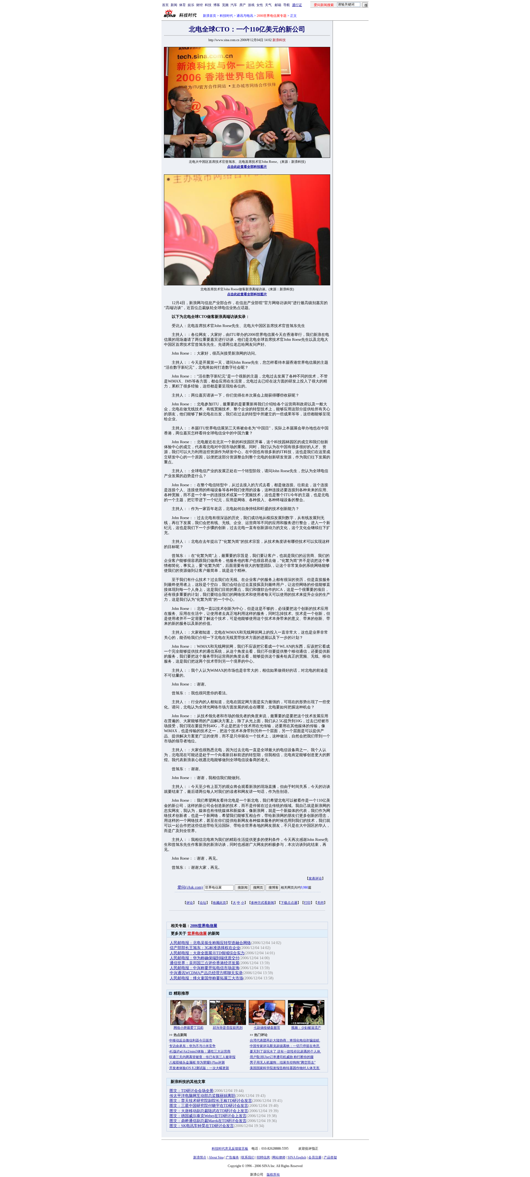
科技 (208, 5)
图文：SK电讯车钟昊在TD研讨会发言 (201, 1126)
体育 (182, 5)
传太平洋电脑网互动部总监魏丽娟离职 (202, 1096)
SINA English (297, 1157)
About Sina (216, 1157)
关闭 (320, 903)
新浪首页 (209, 16)
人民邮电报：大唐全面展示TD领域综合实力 (207, 953)
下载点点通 (289, 903)
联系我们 (248, 1157)
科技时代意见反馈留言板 (230, 1149)
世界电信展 (197, 933)
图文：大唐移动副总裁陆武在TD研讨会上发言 (208, 1111)
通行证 (297, 5)
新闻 (174, 5)
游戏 (251, 5)
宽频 (225, 5)
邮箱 (278, 5)
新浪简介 (199, 1157)
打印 (307, 903)
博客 (216, 5)
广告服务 (232, 1157)
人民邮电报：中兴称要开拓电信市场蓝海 (204, 968)
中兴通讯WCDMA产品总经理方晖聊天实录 (206, 973)
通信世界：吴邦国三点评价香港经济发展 (204, 963)
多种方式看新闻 (262, 903)
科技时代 (226, 16)
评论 (189, 903)
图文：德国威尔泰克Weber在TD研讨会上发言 (208, 1116)
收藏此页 (219, 903)
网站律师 (278, 1157)
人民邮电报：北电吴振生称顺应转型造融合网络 (210, 943)
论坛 (203, 903)
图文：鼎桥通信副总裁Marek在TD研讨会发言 (208, 1121)
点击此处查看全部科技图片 (247, 167)
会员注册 (315, 1157)
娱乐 (191, 5)
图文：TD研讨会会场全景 (191, 1091)
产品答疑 (330, 1157)
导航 (286, 5)
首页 (165, 5)
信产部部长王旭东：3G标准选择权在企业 (205, 948)
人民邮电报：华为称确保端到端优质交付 (204, 958)
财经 (199, 5)
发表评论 (315, 878)
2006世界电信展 (203, 926)
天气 (268, 5)
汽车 (233, 5)
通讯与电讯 (245, 16)
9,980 (304, 887)
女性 (259, 5)
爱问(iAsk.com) (190, 887)
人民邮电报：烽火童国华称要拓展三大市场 (206, 978)
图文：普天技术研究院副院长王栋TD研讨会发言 (210, 1101)
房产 (242, 5)
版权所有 (273, 1174)
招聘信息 (263, 1157)
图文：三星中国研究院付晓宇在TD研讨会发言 (208, 1106)
